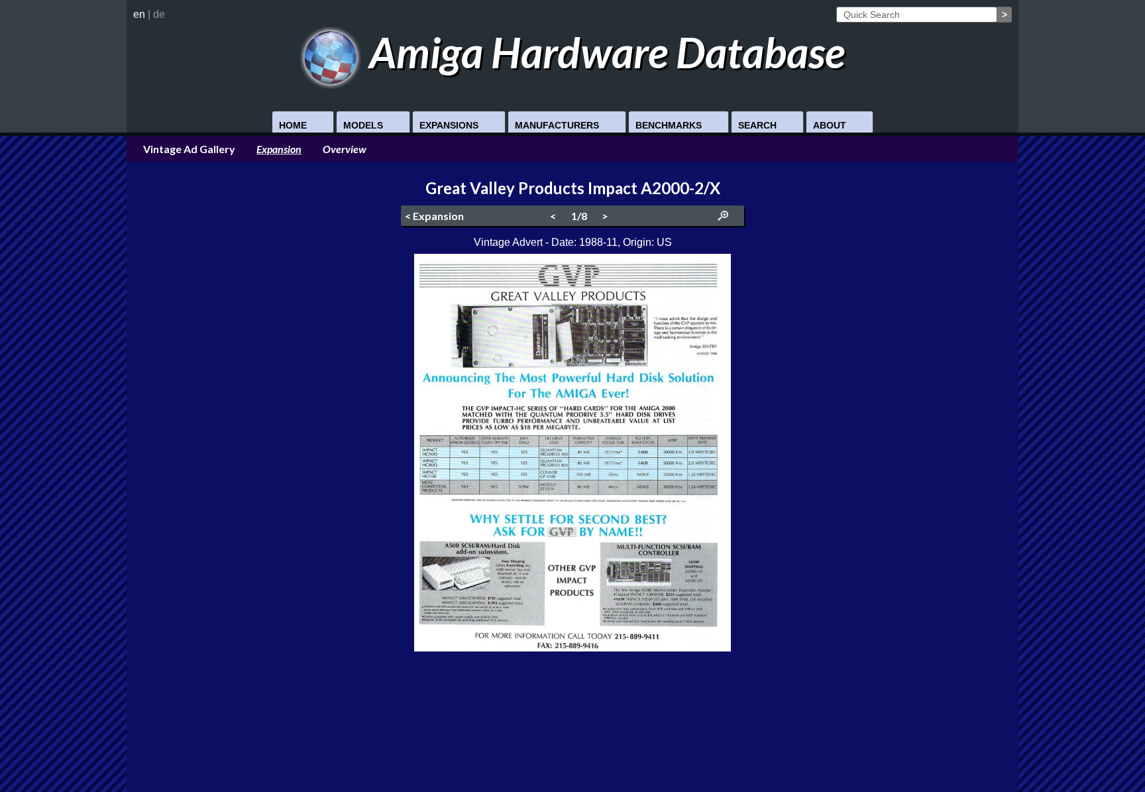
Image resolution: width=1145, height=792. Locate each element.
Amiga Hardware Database (603, 52)
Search (757, 125)
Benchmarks (668, 125)
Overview (344, 148)
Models (363, 125)
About (829, 125)
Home (293, 125)
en (139, 14)
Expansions (448, 125)
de (159, 14)
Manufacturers (557, 125)
